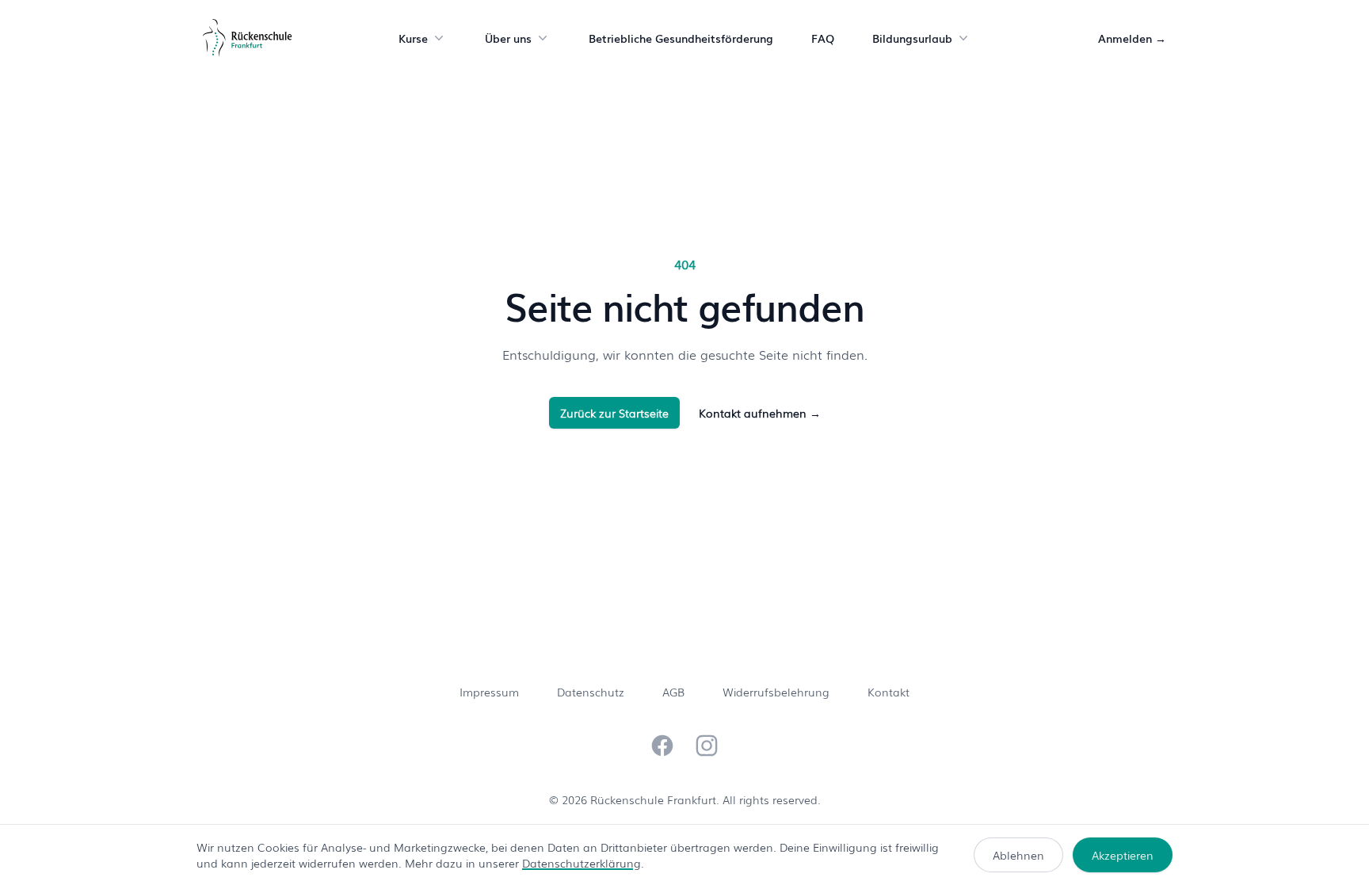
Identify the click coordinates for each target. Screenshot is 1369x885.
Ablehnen (1018, 855)
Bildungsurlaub (912, 38)
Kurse (413, 38)
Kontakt (888, 692)
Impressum (489, 692)
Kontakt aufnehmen (760, 413)
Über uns (508, 38)
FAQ (822, 38)
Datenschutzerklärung (581, 863)
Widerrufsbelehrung (776, 692)
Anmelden (1132, 38)
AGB (673, 692)
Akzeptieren (1123, 855)
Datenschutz (590, 692)
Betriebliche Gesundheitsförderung (681, 38)
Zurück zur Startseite (614, 413)
